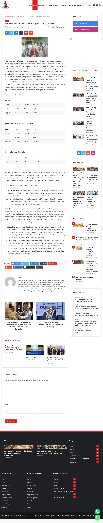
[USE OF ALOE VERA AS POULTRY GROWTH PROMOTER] (78, 248)
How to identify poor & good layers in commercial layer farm (87, 240)
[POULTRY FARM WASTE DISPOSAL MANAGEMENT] (78, 225)
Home (30, 5)
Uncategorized (74, 462)
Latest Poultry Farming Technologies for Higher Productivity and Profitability (78, 179)
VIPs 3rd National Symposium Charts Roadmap (90, 126)
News (35, 5)
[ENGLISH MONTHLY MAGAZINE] (6, 5)
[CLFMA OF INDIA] (35, 350)
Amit (9, 27)
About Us (80, 5)
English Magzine (7, 494)
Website (38, 412)
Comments (95, 70)
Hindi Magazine (7, 498)
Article (72, 449)
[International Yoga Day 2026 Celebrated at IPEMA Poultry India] (78, 95)
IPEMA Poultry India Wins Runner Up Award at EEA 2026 (91, 112)
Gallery (50, 5)
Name (7, 404)
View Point (64, 5)
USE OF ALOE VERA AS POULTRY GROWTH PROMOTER (91, 251)
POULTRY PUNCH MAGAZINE (79, 459)
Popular (84, 70)
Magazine (56, 5)
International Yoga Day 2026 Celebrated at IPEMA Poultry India (91, 98)
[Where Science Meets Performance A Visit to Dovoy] (78, 136)
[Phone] (97, 511)
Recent (74, 70)
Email (7, 412)
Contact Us (72, 5)
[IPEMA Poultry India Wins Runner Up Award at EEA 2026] (78, 109)
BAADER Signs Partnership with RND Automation (55, 359)
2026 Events (42, 5)
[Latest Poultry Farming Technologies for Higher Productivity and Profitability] (78, 79)
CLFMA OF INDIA (32, 357)
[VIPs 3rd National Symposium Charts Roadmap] (78, 123)
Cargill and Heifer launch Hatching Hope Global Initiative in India (13, 348)
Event (72, 452)
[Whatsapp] (97, 517)
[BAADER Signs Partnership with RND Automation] (56, 350)
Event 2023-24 (75, 456)
